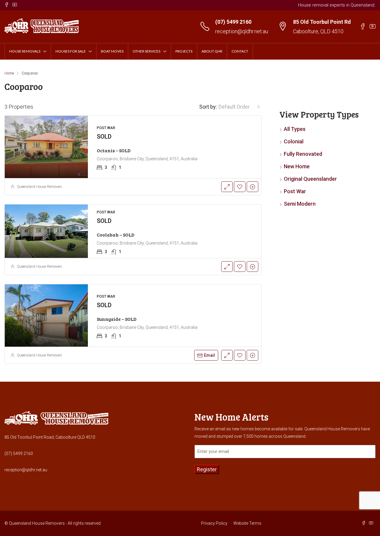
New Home (297, 166)
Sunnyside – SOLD (117, 319)
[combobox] (239, 107)
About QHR (212, 51)
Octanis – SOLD (114, 150)
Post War (295, 191)
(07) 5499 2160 (233, 22)
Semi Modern (300, 204)
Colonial (293, 141)
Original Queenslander (310, 179)
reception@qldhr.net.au (241, 31)
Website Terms (247, 523)
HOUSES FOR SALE (71, 51)
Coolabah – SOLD (115, 234)
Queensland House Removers (39, 187)
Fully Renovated (303, 154)
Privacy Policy (214, 523)
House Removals (24, 51)
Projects (183, 51)
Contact (240, 51)
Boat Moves (112, 51)
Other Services (146, 51)
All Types (294, 129)
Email (209, 355)
